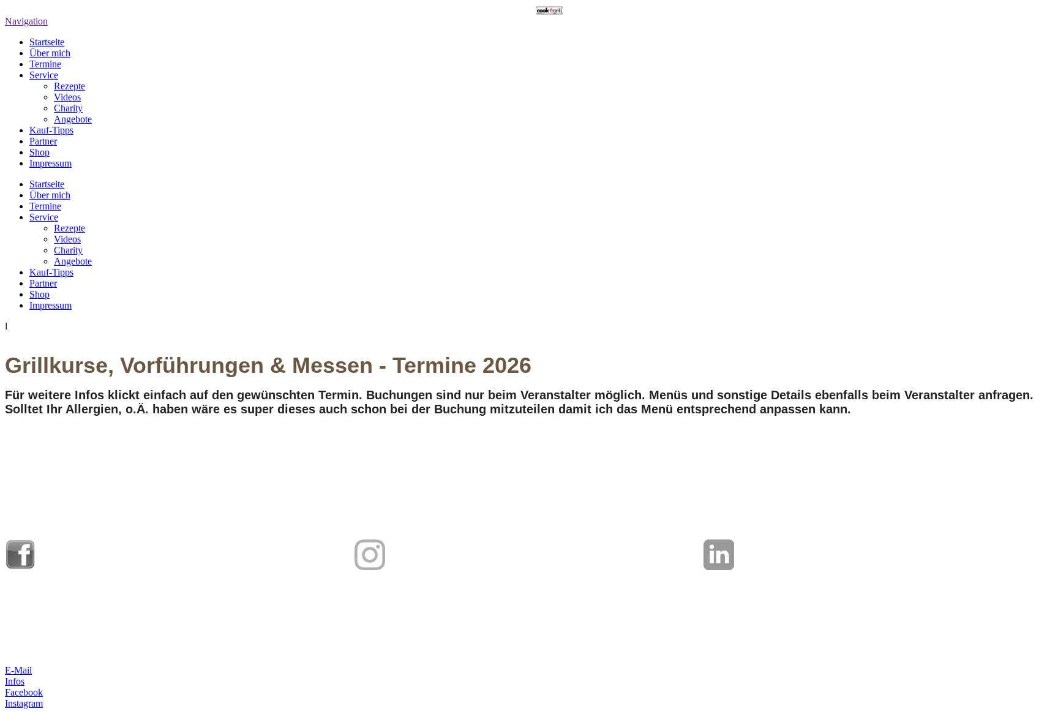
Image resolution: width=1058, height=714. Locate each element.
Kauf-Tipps (51, 130)
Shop (39, 152)
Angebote (73, 119)
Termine (45, 64)
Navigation (26, 21)
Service (43, 75)
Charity (68, 108)
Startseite (46, 42)
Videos (67, 97)
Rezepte (69, 86)
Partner (43, 141)
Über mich (49, 53)
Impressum (50, 163)
